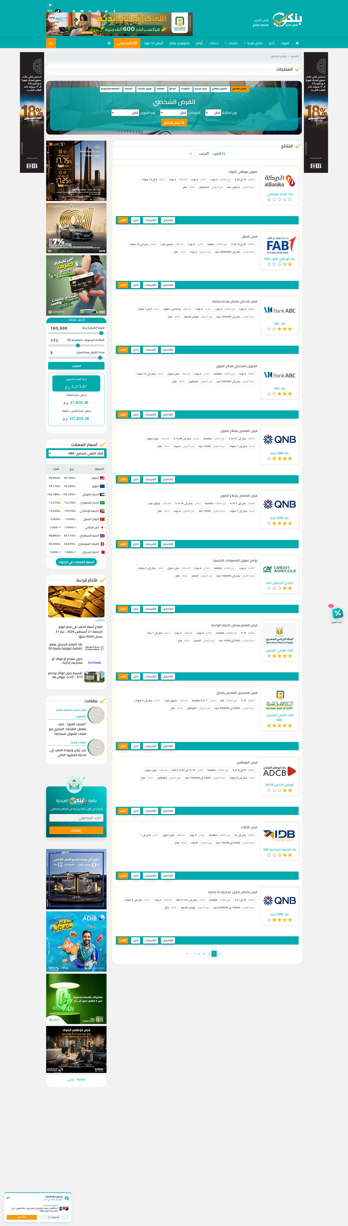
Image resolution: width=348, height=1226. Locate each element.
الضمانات (194, 112)
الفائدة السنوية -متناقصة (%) (77, 340)
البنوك (285, 43)
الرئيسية (295, 56)
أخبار (271, 43)
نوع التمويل (147, 112)
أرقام (199, 43)
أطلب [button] (123, 220)
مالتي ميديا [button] (254, 43)
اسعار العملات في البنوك (76, 562)
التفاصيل (168, 220)
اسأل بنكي (21, 1217)
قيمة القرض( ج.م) (77, 328)
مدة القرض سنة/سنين (77, 352)
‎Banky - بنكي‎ (76, 1079)
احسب (76, 366)
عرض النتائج (172, 123)
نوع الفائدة (229, 112)
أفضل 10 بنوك (153, 43)
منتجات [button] (232, 43)
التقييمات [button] (150, 220)
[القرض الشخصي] (285, 22)
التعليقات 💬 (53, 1217)
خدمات (213, 43)
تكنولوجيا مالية (179, 43)
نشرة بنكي (125, 43)
